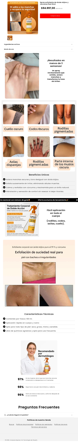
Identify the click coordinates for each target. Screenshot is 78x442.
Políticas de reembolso (43, 424)
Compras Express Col (16, 440)
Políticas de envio (60, 424)
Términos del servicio (39, 427)
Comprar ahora (55, 16)
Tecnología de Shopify (30, 440)
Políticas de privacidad (24, 424)
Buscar (11, 424)
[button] (39, 44)
